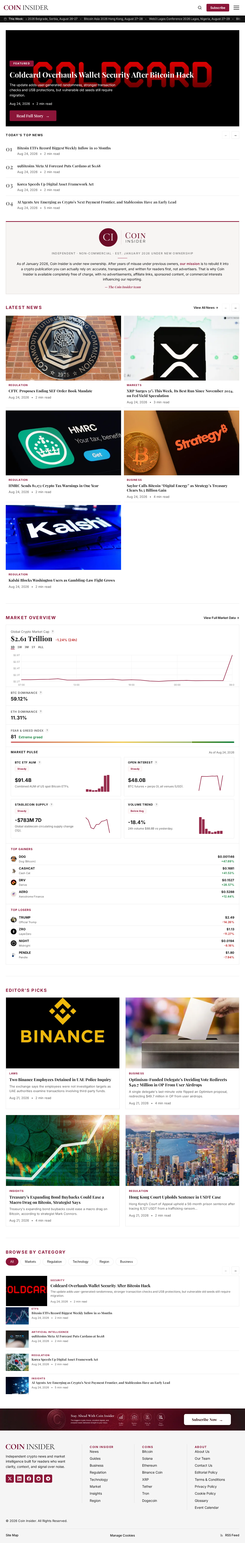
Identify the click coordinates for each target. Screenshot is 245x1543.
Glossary (201, 1500)
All (12, 1261)
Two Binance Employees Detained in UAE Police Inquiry (60, 1079)
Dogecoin (149, 1500)
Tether (147, 1486)
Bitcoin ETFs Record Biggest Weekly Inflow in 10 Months (64, 148)
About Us (202, 1451)
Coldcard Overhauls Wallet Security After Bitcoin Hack (102, 74)
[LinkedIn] (19, 1479)
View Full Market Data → (221, 618)
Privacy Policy (206, 1486)
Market (95, 1486)
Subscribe (217, 8)
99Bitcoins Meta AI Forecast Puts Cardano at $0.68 (58, 165)
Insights (96, 1493)
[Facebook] (29, 1479)
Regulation (54, 1261)
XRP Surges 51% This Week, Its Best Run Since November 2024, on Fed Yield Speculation (180, 393)
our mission (190, 264)
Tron (145, 1493)
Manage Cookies (122, 1535)
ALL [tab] (41, 647)
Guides (95, 1458)
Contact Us (203, 1465)
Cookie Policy (205, 1493)
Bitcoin (147, 1451)
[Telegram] (48, 1479)
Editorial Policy (206, 1472)
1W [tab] (19, 647)
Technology (81, 1261)
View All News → (206, 307)
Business (126, 1261)
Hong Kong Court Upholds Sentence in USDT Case (175, 1197)
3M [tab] (27, 647)
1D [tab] (13, 647)
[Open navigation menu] (236, 7)
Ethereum (149, 1465)
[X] (10, 1479)
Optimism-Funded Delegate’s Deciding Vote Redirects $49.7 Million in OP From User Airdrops (178, 1082)
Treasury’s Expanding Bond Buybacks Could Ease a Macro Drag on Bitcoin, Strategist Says (56, 1199)
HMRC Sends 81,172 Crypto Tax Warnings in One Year (54, 485)
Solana (147, 1458)
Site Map (12, 1535)
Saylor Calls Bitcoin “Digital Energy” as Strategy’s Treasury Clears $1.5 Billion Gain (177, 488)
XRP (145, 1479)
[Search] (199, 7)
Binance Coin (152, 1472)
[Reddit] (38, 1479)
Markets (30, 1261)
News (94, 1451)
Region (104, 1261)
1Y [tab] (33, 647)
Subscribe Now (207, 1419)
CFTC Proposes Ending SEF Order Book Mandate (50, 390)
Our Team (202, 1458)
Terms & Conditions (210, 1479)
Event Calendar (207, 1507)
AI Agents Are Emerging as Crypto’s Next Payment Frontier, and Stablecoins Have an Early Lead (96, 202)
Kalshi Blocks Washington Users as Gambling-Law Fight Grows (62, 580)
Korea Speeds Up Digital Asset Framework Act (55, 184)
